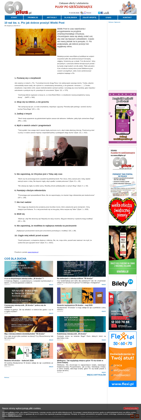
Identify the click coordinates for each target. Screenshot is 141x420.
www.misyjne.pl (33, 252)
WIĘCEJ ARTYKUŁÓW (96, 375)
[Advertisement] (123, 56)
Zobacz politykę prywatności (12, 416)
